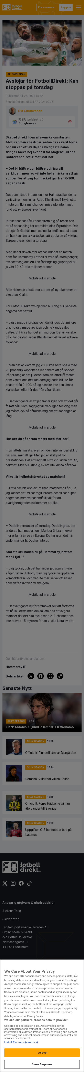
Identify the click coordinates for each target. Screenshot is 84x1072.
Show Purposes (42, 1064)
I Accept (41, 1052)
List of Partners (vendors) (21, 1042)
